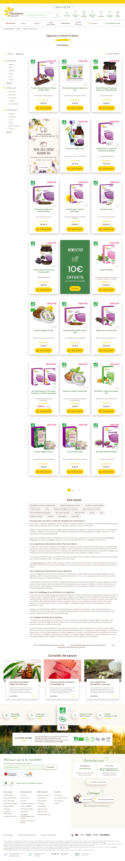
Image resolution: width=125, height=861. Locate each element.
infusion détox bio (38, 563)
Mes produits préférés (10, 798)
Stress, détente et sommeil (91, 509)
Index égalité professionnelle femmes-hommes (27, 816)
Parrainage (7, 809)
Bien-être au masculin (62, 512)
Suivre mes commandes (11, 803)
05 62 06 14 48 (84, 769)
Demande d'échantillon (43, 814)
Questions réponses (43, 795)
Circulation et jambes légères (94, 505)
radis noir (51, 540)
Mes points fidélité (9, 806)
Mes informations (9, 795)
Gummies (50, 516)
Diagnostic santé (42, 809)
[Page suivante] (79, 490)
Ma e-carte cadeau (9, 801)
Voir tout (9, 83)
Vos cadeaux (41, 803)
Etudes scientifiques (26, 806)
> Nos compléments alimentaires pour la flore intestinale (87, 645)
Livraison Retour (42, 798)
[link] (84, 14)
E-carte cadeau (41, 806)
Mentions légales (8, 835)
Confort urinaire (35, 509)
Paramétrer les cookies (10, 816)
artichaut (43, 592)
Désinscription (8, 813)
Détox (102, 512)
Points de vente (24, 798)
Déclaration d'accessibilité (48, 835)
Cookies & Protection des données (27, 821)
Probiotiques (62, 516)
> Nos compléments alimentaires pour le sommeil (48, 645)
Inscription (7, 812)
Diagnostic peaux (42, 812)
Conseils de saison (62, 655)
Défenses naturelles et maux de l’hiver (66, 509)
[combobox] (43, 15)
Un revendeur (58, 795)
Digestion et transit (36, 516)
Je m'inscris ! (50, 767)
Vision (47, 509)
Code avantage (41, 801)
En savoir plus (43, 167)
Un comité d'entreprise (60, 798)
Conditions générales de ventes (27, 835)
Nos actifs (23, 801)
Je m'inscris (75, 288)
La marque (23, 795)
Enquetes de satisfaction (27, 803)
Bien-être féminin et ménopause (40, 512)
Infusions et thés (79, 512)
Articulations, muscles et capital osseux (42, 505)
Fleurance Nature (9, 28)
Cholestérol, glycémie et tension (70, 505)
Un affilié (56, 803)
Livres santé (75, 516)
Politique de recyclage (26, 809)
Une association (58, 801)
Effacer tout (19, 54)
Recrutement (24, 812)
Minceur (92, 512)
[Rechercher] (58, 15)
